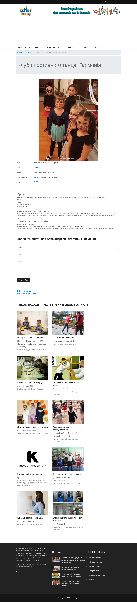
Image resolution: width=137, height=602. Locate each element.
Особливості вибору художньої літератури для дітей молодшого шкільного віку (73, 560)
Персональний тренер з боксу (66, 474)
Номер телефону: (22, 177)
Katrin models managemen (29, 474)
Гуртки (37, 47)
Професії (92, 579)
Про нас (96, 47)
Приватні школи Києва (97, 575)
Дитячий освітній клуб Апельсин (32, 427)
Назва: (18, 163)
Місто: (18, 167)
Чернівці (29, 52)
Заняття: (19, 182)
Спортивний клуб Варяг (63, 337)
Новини (84, 47)
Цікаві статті (71, 47)
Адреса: (18, 172)
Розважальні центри (53, 47)
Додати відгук (24, 280)
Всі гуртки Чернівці (95, 562)
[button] (24, 120)
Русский (117, 2)
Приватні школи (24, 47)
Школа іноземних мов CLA (30, 518)
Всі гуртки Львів (94, 566)
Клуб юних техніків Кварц (29, 382)
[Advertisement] (68, 30)
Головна (20, 52)
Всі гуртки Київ (94, 571)
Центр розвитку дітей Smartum (32, 337)
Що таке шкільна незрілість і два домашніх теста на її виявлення (71, 583)
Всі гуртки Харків (95, 558)
